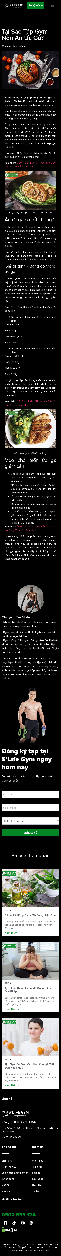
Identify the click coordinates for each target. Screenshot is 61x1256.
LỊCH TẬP (37, 1184)
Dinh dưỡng (19, 45)
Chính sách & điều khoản (15, 1172)
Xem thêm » (12, 932)
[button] (35, 5)
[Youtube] (23, 1223)
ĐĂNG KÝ (31, 833)
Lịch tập (6, 1191)
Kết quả (36, 1172)
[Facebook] (5, 1223)
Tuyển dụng (8, 1179)
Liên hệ (5, 1184)
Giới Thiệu (37, 1160)
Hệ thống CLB (9, 1166)
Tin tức (35, 1191)
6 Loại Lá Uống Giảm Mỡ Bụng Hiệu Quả (30, 915)
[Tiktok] (14, 1223)
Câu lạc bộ (37, 1179)
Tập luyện (37, 1166)
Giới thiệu (7, 1160)
